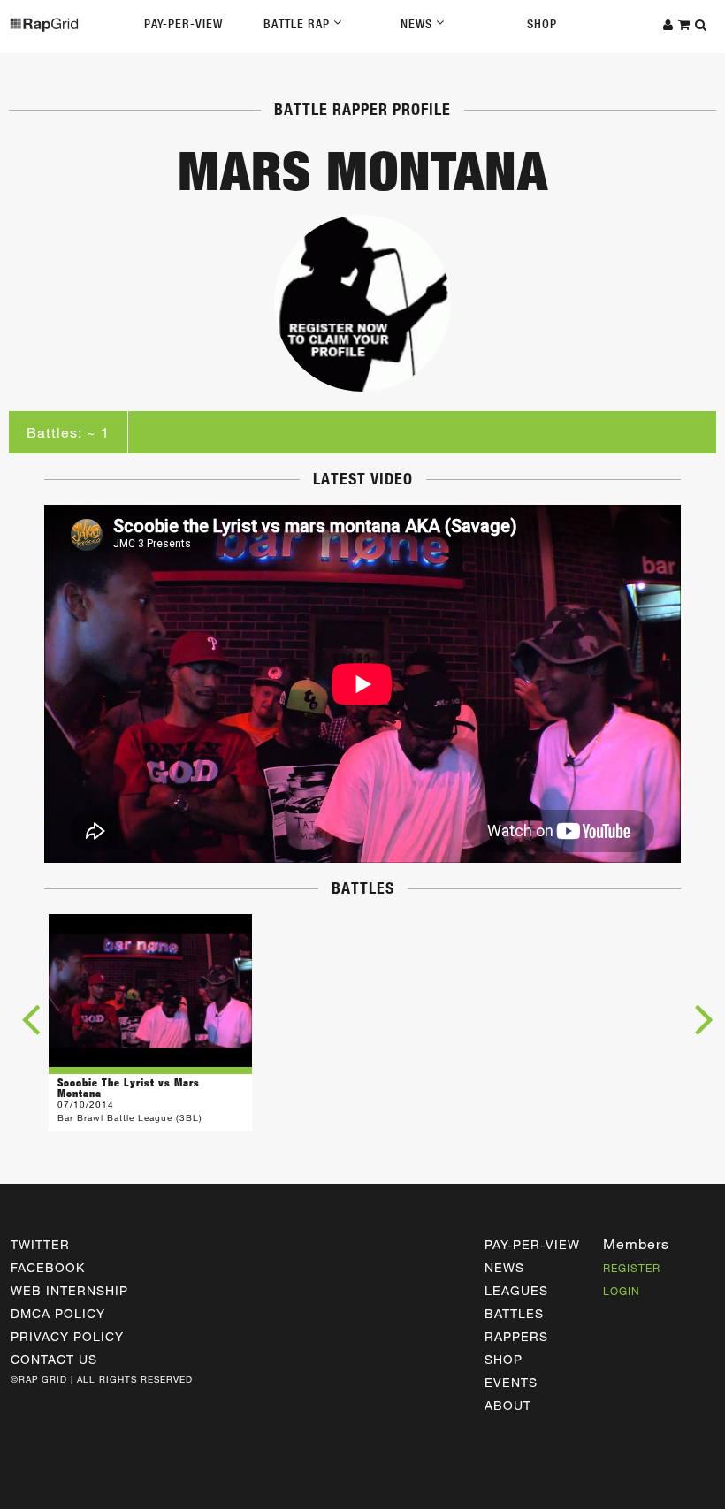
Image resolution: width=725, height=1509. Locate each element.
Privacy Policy (67, 1336)
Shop (542, 24)
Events (511, 1382)
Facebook (48, 1267)
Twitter (40, 1244)
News (418, 24)
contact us (54, 1359)
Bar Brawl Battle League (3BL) (129, 1117)
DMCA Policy (58, 1313)
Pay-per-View (532, 1244)
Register (631, 1268)
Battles (514, 1313)
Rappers (516, 1336)
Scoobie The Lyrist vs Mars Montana (128, 1088)
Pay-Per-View (183, 24)
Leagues (516, 1290)
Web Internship (69, 1290)
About (508, 1405)
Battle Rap (298, 24)
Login (621, 1291)
